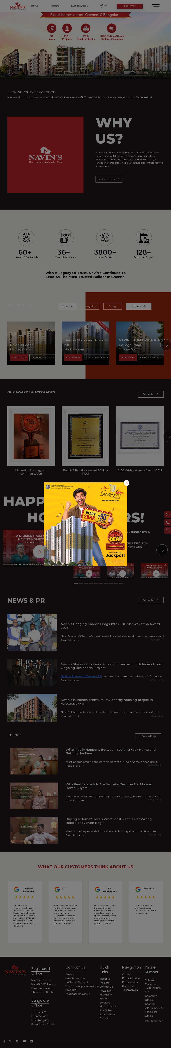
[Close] (126, 483)
